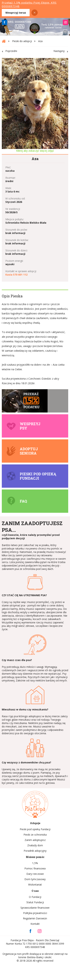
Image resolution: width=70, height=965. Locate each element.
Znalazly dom (35, 845)
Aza (40, 41)
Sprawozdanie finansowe (35, 907)
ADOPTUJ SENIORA (29, 451)
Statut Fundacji (35, 902)
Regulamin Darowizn (35, 918)
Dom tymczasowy (35, 879)
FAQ (23, 501)
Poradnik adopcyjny (35, 850)
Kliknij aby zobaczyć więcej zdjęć (35, 150)
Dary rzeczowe (35, 873)
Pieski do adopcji (22, 41)
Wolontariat (35, 884)
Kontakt (35, 923)
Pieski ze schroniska (35, 834)
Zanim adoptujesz (35, 840)
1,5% (35, 863)
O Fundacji (35, 897)
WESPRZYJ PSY (30, 425)
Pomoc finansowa (35, 868)
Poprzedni (11, 51)
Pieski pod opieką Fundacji (38, 476)
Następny (59, 51)
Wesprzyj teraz (15, 12)
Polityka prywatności (35, 913)
